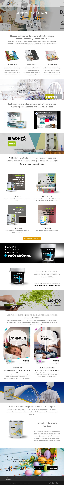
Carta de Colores (30, 2)
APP (36, 4)
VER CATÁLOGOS (32, 24)
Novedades (38, 2)
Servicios (46, 2)
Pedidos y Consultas (21, 4)
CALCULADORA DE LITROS (32, 238)
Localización (29, 4)
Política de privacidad (23, 477)
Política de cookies (45, 477)
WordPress (30, 483)
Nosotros (23, 2)
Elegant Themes (16, 483)
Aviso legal (8, 477)
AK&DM (18, 2)
